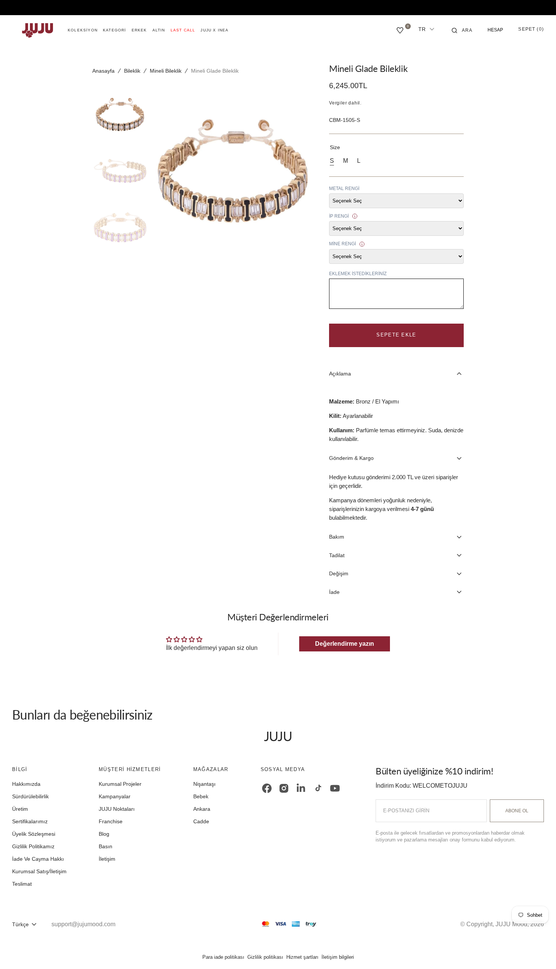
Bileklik (132, 71)
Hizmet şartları (302, 957)
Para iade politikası (223, 957)
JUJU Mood (511, 924)
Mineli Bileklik (166, 71)
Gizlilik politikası (265, 957)
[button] (462, 30)
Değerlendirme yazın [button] (344, 643)
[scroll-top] (538, 951)
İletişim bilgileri (337, 957)
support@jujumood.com (83, 924)
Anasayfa (103, 71)
